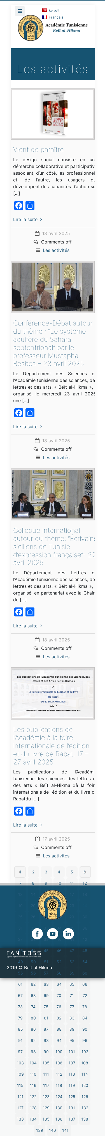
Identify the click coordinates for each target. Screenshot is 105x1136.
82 (59, 1018)
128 (33, 1107)
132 (84, 1107)
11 (72, 883)
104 (33, 1062)
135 (46, 1119)
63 (46, 984)
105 (46, 1062)
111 (46, 1074)
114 (84, 1074)
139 (39, 1130)
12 (85, 883)
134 (33, 1119)
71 (72, 995)
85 (20, 1029)
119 (72, 1085)
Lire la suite (25, 219)
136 (58, 1119)
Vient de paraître (38, 149)
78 (84, 1006)
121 (20, 1096)
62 (33, 984)
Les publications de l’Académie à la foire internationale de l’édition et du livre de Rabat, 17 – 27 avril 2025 (51, 745)
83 (71, 1018)
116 (33, 1085)
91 (20, 1040)
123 (46, 1096)
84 (84, 1018)
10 (59, 883)
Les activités (56, 250)
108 (84, 1062)
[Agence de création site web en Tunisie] (24, 954)
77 (72, 1006)
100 (58, 1051)
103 (20, 1062)
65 (71, 984)
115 (20, 1085)
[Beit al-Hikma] (52, 31)
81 (46, 1018)
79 (20, 1018)
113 (72, 1074)
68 (33, 995)
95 (71, 1040)
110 (33, 1074)
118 (59, 1085)
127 (20, 1107)
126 (84, 1096)
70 (59, 995)
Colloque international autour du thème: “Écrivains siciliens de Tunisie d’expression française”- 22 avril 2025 (55, 546)
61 (20, 984)
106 (58, 1062)
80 (33, 1018)
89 (71, 1029)
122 (33, 1096)
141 (65, 1130)
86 (33, 1029)
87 (46, 1029)
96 (84, 1040)
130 (58, 1107)
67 (20, 995)
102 (84, 1051)
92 (33, 1040)
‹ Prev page (19, 872)
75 (46, 1006)
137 (72, 1119)
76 (59, 1006)
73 (20, 1006)
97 (20, 1051)
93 (46, 1040)
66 (84, 984)
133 (20, 1119)
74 (33, 1006)
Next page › (85, 872)
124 (59, 1096)
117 (46, 1085)
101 (72, 1051)
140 (52, 1130)
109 (20, 1074)
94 (59, 1040)
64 (59, 984)
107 (72, 1062)
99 (46, 1051)
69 (46, 995)
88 (59, 1029)
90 (84, 1029)
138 (84, 1119)
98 (33, 1051)
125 (72, 1096)
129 (46, 1107)
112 (59, 1074)
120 (84, 1085)
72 (85, 995)
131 (72, 1107)
